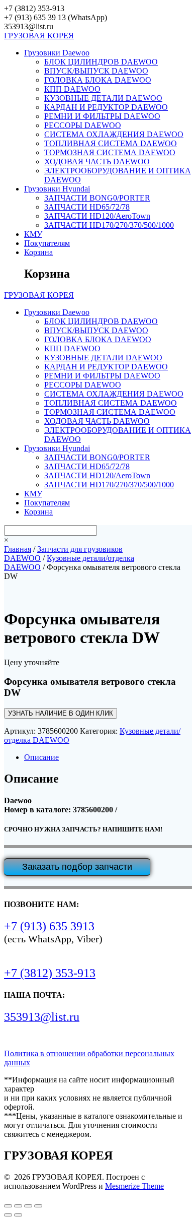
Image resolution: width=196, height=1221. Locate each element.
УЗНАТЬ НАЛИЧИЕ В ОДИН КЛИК (60, 713)
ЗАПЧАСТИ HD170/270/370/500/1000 (109, 225)
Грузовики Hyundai (57, 188)
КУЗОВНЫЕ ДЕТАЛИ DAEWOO (103, 98)
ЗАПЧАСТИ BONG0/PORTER (97, 198)
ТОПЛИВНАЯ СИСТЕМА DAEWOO (110, 143)
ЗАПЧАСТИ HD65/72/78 (87, 207)
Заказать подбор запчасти (77, 867)
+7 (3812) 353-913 (49, 973)
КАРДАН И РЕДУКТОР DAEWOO (106, 107)
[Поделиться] (28, 1205)
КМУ (33, 234)
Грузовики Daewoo (56, 52)
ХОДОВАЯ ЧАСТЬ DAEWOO (97, 161)
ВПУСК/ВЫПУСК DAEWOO (96, 71)
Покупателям (47, 243)
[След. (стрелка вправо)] (18, 1214)
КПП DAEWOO (72, 89)
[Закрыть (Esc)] (38, 1205)
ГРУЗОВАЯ (39, 35)
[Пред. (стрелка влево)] (8, 1214)
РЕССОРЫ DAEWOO (82, 125)
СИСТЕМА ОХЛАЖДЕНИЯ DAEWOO (113, 134)
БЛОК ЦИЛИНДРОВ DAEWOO (101, 61)
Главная (17, 549)
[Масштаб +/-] (8, 1205)
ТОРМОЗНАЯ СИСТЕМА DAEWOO (109, 152)
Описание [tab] (41, 757)
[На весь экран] (18, 1205)
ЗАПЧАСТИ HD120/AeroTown (97, 216)
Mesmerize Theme (134, 1186)
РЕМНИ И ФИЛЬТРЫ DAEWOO (102, 116)
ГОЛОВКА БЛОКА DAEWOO (97, 80)
